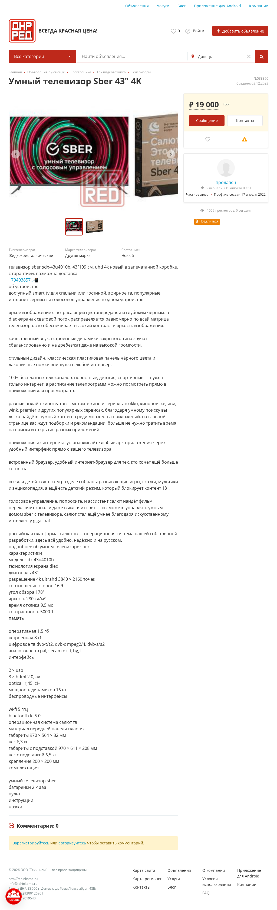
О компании (213, 870)
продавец (226, 182)
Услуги (163, 5)
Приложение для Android (217, 5)
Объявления (137, 5)
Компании (258, 5)
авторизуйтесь (72, 843)
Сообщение (207, 120)
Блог (181, 5)
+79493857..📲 (23, 280)
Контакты (245, 120)
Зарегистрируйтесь (31, 843)
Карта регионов (147, 878)
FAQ (206, 892)
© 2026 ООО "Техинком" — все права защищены (48, 869)
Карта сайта (144, 870)
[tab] (33, 826)
